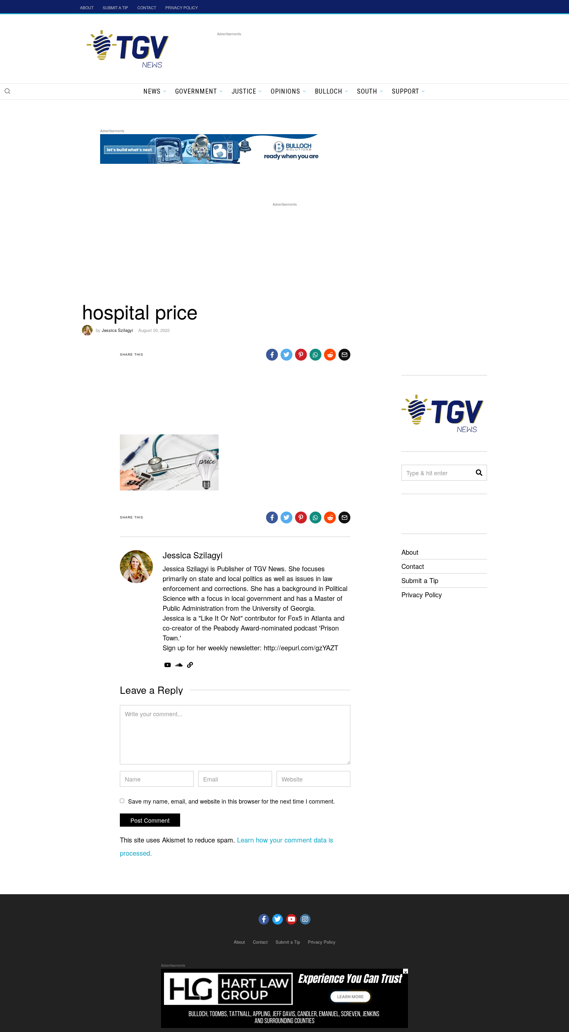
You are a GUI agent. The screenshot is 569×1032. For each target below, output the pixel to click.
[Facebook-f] (263, 919)
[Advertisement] (337, 52)
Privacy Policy (421, 594)
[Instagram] (305, 919)
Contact (412, 566)
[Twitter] (277, 919)
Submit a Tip (419, 580)
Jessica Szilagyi (117, 330)
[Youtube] (291, 919)
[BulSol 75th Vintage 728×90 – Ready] (220, 148)
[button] (7, 91)
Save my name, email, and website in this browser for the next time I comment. (231, 801)
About (410, 552)
